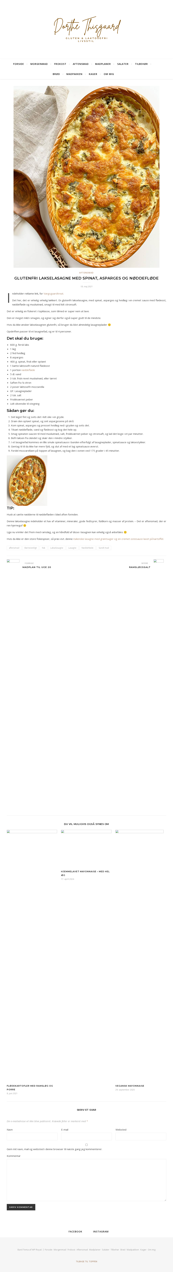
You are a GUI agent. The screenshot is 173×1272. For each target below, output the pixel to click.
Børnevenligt (30, 547)
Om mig (109, 74)
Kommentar (14, 1155)
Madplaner (103, 64)
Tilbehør (141, 64)
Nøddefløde (87, 547)
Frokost (60, 64)
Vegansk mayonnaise (129, 1086)
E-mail (64, 1129)
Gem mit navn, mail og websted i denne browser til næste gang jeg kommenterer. (54, 1149)
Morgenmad (39, 64)
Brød (56, 74)
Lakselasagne (56, 547)
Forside (18, 64)
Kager (93, 74)
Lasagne (72, 547)
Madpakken (74, 74)
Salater (123, 64)
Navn (10, 1129)
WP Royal (37, 1249)
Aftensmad (81, 64)
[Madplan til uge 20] (13, 685)
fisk (43, 547)
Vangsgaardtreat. (54, 293)
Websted (121, 1129)
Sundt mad (104, 547)
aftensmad (14, 547)
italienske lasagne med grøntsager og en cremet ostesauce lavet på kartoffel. (118, 539)
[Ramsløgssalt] (160, 685)
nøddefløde (28, 370)
